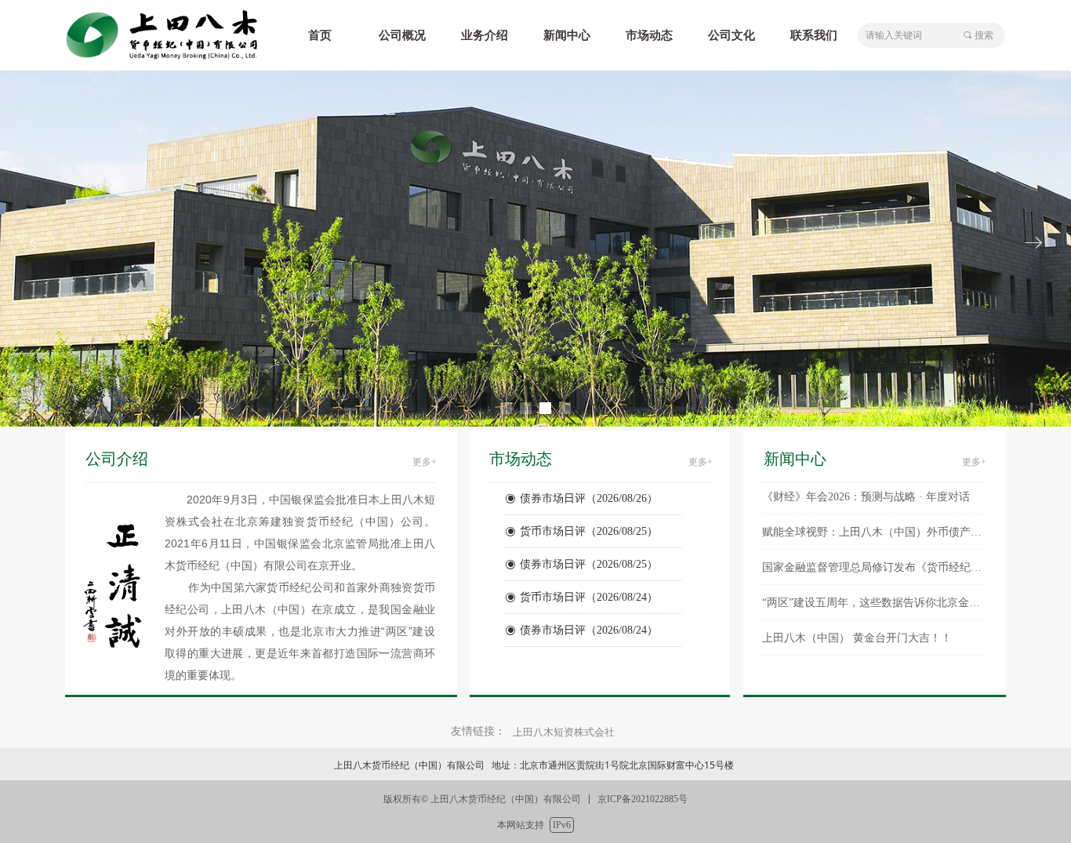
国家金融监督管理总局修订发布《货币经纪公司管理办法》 (873, 556)
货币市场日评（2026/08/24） (589, 587)
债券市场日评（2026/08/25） (589, 554)
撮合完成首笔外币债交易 (822, 662)
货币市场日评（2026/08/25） (589, 521)
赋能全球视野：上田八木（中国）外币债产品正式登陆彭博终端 (873, 521)
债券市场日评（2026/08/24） (589, 620)
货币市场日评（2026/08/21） (589, 653)
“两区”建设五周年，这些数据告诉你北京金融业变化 (873, 592)
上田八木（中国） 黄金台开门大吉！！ (857, 627)
